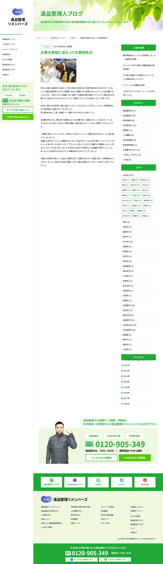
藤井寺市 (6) (128, 315)
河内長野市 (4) (129, 329)
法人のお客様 (135, 516)
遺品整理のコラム (8, 64)
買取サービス (76, 523)
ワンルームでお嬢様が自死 (134, 85)
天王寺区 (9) (126, 216)
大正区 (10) (136, 195)
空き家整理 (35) (129, 140)
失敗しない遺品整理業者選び (52, 523)
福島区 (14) (141, 211)
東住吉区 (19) (148, 200)
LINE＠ (98, 484)
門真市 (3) (127, 261)
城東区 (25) (126, 190)
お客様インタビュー (137, 507)
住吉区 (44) (146, 195)
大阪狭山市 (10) (130, 325)
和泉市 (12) (128, 280)
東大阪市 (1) (128, 271)
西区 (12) (125, 185)
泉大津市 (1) (128, 285)
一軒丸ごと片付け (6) (132, 154)
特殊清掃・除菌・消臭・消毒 (80, 507)
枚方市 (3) (127, 256)
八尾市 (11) (128, 275)
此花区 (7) (125, 180)
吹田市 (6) (127, 251)
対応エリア (104, 519)
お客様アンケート (136, 511)
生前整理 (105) (129, 115)
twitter (121, 484)
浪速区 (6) (145, 216)
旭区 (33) (145, 190)
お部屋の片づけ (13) (131, 149)
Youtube (145, 484)
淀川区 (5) (145, 185)
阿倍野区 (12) (135, 205)
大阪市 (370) (128, 175)
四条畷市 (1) (128, 266)
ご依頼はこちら (17, 109)
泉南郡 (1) (127, 334)
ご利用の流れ (46, 515)
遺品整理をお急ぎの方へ (50, 511)
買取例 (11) (128, 130)
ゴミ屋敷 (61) (128, 135)
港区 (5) (132, 211)
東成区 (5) (134, 180)
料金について (46, 519)
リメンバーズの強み (107, 507)
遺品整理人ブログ (8, 69)
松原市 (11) (128, 310)
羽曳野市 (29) (129, 305)
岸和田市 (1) (128, 290)
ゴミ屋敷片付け (76, 511)
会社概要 (104, 511)
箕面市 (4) (127, 231)
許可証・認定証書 (107, 515)
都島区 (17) (126, 195)
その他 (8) (127, 159)
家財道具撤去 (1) (130, 144)
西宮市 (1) (127, 344)
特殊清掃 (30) (129, 120)
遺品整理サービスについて (50, 507)
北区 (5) (124, 211)
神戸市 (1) (127, 339)
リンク (132, 528)
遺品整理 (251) (129, 110)
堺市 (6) (126, 222)
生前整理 (74, 519)
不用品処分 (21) (130, 125)
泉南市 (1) (127, 300)
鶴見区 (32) (136, 190)
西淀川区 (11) (145, 180)
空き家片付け (76, 515)
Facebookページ (75, 484)
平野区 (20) (137, 200)
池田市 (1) (127, 226)
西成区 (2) (136, 216)
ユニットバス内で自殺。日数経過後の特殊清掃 (139, 67)
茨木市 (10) (128, 241)
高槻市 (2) (127, 246)
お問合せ (5, 74)
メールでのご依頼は (101, 457)
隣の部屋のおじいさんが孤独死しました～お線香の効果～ (139, 57)
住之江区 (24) (126, 200)
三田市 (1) (127, 349)
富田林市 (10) (129, 320)
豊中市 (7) (127, 236)
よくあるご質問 (46, 527)
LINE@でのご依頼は (135, 457)
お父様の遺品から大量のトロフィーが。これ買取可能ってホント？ (138, 77)
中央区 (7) (125, 205)
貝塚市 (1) (127, 295)
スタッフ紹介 (105, 523)
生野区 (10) (146, 205)
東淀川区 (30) (135, 185)
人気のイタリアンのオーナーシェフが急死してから (138, 93)
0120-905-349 (90, 553)
